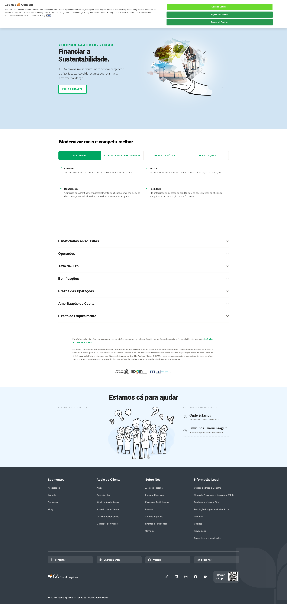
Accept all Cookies (219, 22)
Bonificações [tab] (207, 155)
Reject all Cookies (219, 14)
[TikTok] (166, 576)
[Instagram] (186, 576)
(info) (48, 15)
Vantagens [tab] (80, 155)
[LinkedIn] (176, 576)
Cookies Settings (220, 7)
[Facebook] (195, 576)
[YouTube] (205, 576)
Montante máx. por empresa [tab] (122, 155)
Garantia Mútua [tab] (164, 155)
